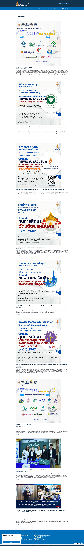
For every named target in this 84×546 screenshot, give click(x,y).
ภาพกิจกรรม (21, 68)
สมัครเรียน (60, 3)
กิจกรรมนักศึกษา (18, 471)
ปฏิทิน (55, 8)
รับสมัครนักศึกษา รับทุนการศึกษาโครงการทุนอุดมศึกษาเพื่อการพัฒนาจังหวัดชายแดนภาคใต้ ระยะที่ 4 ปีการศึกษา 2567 (41, 365)
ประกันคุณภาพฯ (33, 8)
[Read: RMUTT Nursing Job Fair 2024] (38, 400)
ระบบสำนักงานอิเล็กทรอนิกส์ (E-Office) (22, 535)
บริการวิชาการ (39, 8)
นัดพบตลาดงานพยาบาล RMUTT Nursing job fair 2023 (30, 470)
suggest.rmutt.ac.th (44, 540)
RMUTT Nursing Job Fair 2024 (24, 425)
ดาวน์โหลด (58, 8)
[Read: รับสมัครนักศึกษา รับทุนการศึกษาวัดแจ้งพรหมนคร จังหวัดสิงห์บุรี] (38, 223)
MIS (63, 8)
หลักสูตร (27, 8)
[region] (11, 539)
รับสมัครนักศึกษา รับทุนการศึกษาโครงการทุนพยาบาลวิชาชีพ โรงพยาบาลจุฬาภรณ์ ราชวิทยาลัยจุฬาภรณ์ (40, 189)
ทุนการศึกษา (17, 68)
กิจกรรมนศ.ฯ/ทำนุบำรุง (46, 8)
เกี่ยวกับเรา (21, 8)
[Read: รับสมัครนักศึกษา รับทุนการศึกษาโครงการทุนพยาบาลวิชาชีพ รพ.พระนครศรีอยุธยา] (38, 281)
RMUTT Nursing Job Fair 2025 (24, 67)
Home (18, 8)
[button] (23, 8)
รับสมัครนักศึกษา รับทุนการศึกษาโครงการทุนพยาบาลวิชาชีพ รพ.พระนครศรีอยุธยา (35, 306)
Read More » (18, 76)
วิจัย (51, 8)
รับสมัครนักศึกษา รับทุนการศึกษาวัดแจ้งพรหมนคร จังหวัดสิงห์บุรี (31, 247)
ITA (65, 8)
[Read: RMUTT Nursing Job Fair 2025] (38, 43)
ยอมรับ (11, 542)
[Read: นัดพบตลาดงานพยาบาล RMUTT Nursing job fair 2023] (38, 453)
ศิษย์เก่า (66, 3)
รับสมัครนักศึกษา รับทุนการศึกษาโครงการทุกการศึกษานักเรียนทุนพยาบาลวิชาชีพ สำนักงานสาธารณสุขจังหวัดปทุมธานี (42, 127)
